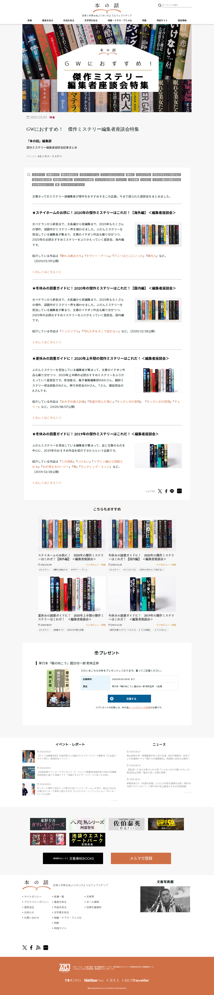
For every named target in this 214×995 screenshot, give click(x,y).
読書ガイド (52, 174)
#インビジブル (130, 570)
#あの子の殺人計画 (75, 630)
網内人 (130, 174)
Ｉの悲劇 (133, 179)
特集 (144, 20)
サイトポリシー (33, 896)
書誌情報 (182, 20)
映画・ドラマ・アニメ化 (120, 20)
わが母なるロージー (43, 184)
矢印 (114, 800)
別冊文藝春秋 (94, 907)
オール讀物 (92, 901)
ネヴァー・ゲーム (89, 174)
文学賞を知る (91, 20)
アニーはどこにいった (112, 174)
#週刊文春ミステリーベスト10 (123, 630)
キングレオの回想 (105, 179)
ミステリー (38, 174)
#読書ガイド (58, 630)
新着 (30, 20)
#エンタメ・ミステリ (50, 156)
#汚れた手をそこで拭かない (151, 570)
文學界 (90, 896)
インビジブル (143, 174)
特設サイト (162, 20)
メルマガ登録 (141, 858)
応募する (122, 698)
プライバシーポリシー (36, 901)
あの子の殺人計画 (42, 179)
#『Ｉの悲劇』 (145, 630)
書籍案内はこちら (73, 858)
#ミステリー (44, 570)
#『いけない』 (161, 630)
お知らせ (29, 912)
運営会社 (29, 907)
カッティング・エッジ (73, 184)
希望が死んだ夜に (63, 179)
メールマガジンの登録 (139, 707)
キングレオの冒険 (84, 179)
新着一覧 (59, 896)
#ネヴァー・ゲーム (79, 570)
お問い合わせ (31, 917)
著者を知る (47, 20)
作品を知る (68, 20)
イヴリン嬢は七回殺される (167, 179)
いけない (145, 179)
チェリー (121, 179)
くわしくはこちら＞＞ (46, 272)
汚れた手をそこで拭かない (167, 174)
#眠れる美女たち (60, 570)
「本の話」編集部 (39, 141)
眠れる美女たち (69, 174)
